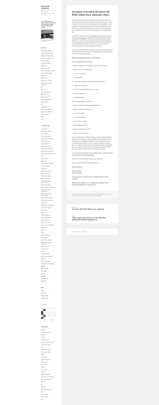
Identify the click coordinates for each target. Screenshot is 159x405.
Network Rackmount (46, 92)
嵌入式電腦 (43, 271)
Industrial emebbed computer (48, 70)
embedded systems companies (48, 153)
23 (44, 316)
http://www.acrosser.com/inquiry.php (83, 155)
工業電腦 (43, 273)
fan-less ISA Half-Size (46, 352)
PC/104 (42, 232)
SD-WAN (43, 386)
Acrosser (78, 42)
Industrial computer (45, 7)
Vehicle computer (45, 114)
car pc (42, 347)
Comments (44, 295)
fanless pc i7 (44, 161)
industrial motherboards (47, 200)
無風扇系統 (43, 276)
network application (46, 217)
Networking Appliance (46, 379)
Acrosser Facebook (77, 167)
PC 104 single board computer (95, 182)
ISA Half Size (44, 210)
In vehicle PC (44, 65)
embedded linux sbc (46, 146)
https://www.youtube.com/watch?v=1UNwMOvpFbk (86, 58)
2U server (43, 334)
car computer (44, 129)
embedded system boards (47, 151)
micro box (43, 372)
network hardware (45, 220)
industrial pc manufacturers (47, 205)
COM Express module (46, 136)
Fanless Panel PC (45, 158)
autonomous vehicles (46, 344)
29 (42, 318)
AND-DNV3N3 (81, 101)
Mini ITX (43, 212)
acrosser (101, 36)
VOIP (42, 116)
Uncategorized (44, 396)
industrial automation (46, 171)
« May (44, 320)
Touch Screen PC (88, 177)
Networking (44, 227)
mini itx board (91, 184)
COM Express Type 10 (46, 349)
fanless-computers (45, 60)
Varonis (43, 251)
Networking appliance (46, 99)
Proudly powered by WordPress (79, 231)
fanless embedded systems (47, 58)
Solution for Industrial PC (47, 112)
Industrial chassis (45, 173)
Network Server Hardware (79, 182)
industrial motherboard (46, 197)
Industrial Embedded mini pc (48, 187)
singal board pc (44, 237)
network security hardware (47, 225)
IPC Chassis (43, 364)
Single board (44, 107)
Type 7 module (44, 394)
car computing (44, 133)
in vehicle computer (46, 166)
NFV (87, 46)
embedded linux (45, 143)
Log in (42, 290)
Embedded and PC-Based (47, 138)
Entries (43, 293)
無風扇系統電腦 (44, 278)
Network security (45, 94)
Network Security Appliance (48, 377)
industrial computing (46, 185)
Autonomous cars (45, 339)
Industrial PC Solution (46, 80)
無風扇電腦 (43, 281)
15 (42, 314)
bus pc (107, 182)
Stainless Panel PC (45, 246)
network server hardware (81, 195)
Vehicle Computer (45, 253)
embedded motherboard (47, 148)
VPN (42, 119)
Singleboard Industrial (46, 109)
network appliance (45, 215)
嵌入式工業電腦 (44, 268)
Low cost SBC (44, 369)
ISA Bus (43, 367)
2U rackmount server (46, 332)
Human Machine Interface (47, 163)
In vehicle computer (46, 63)
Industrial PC (44, 75)
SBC (42, 104)
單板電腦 (43, 266)
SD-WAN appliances (92, 36)
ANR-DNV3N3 (81, 62)
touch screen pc (45, 249)
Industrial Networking (46, 73)
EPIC (42, 156)
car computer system (46, 131)
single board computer (46, 240)
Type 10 (43, 391)
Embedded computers (46, 51)
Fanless (42, 354)
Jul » (53, 320)
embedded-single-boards (47, 53)
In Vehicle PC (44, 168)
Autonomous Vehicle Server (47, 342)
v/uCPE (93, 46)
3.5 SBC (43, 337)
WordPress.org (44, 298)
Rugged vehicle (44, 102)
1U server (43, 329)
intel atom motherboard (47, 207)
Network (43, 89)
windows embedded (46, 261)
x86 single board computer (47, 263)
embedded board (45, 141)
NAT (42, 87)
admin (82, 194)
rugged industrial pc (46, 235)
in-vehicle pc (44, 357)
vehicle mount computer (47, 256)
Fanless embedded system (47, 55)
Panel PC (43, 230)
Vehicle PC (43, 258)
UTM (42, 399)
